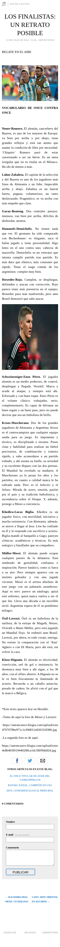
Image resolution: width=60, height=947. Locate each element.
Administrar (50, 932)
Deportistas (46, 40)
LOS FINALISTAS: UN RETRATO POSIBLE (30, 25)
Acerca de (10, 932)
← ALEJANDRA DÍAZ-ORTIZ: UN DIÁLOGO (16, 899)
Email (43, 760)
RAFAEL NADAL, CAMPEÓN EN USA (30, 785)
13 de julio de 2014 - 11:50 (21, 40)
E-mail (18, 834)
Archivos (30, 932)
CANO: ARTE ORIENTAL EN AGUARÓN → (45, 899)
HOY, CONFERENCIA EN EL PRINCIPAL (30, 790)
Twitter (30, 760)
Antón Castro (19, 4)
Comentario (12, 847)
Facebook (17, 760)
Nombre (10, 821)
